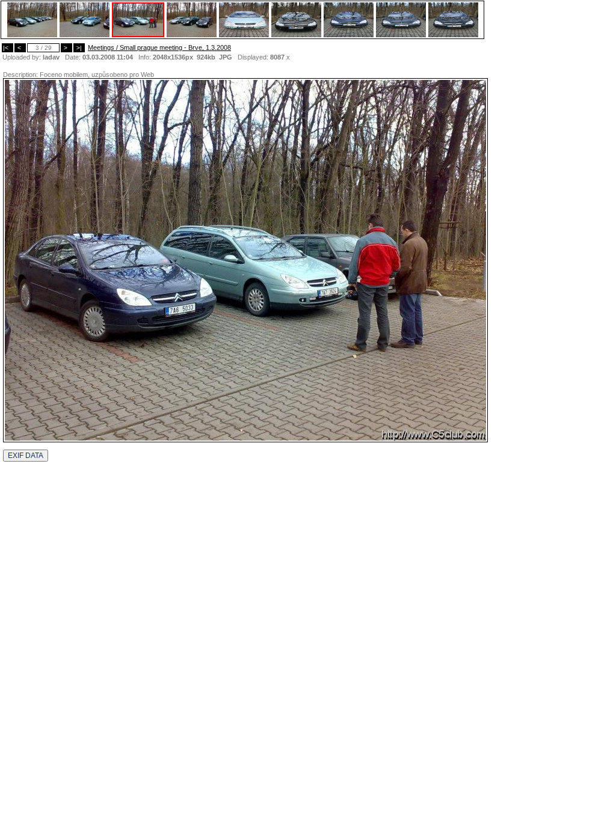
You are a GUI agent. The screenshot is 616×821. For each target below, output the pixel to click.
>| (79, 47)
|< (7, 47)
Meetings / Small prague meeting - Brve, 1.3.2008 (159, 47)
